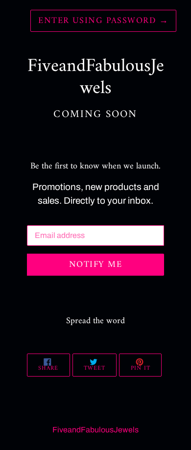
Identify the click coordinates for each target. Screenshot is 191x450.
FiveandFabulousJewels (95, 430)
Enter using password (103, 20)
